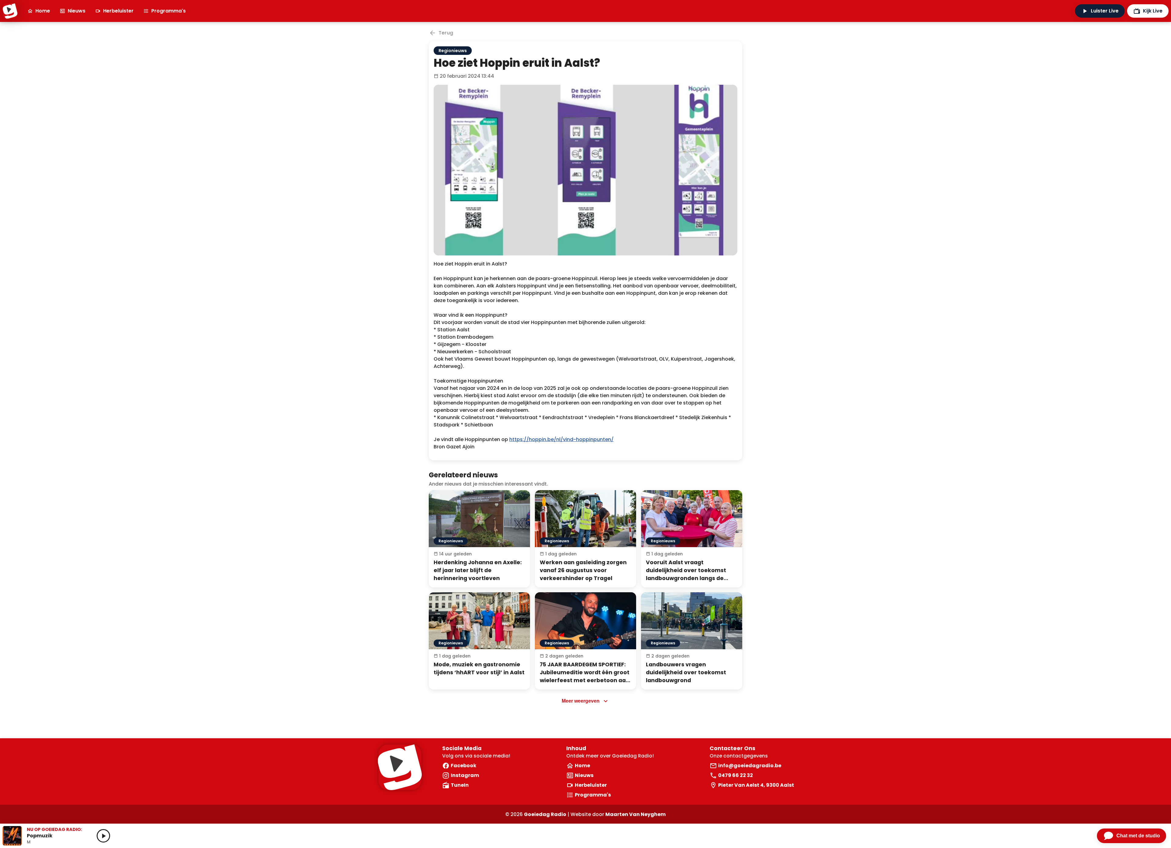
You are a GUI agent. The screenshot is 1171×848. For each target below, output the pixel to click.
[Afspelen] (103, 836)
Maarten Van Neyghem (635, 814)
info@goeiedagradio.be (749, 765)
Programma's (168, 10)
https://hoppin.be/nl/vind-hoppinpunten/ (561, 439)
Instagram (465, 775)
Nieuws (76, 10)
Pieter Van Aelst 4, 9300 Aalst (756, 785)
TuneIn (460, 785)
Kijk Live (1152, 10)
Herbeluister (118, 10)
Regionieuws (453, 51)
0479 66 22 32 (735, 775)
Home (42, 10)
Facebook (463, 765)
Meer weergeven (581, 701)
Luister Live (1105, 10)
